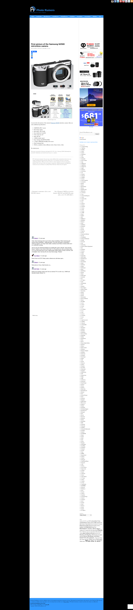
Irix (82, 278)
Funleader (83, 244)
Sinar (82, 438)
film (101, 524)
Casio (82, 200)
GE (82, 248)
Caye (82, 201)
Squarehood (83, 455)
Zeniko (82, 502)
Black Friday (97, 521)
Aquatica (83, 169)
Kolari (82, 295)
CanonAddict (87, 16)
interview (94, 527)
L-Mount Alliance (96, 528)
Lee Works (83, 309)
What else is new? (93, 540)
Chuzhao (83, 206)
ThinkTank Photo (85, 461)
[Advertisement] (52, 30)
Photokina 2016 (90, 534)
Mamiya (83, 329)
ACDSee (83, 149)
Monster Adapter (84, 350)
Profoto (82, 406)
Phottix (82, 392)
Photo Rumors (45, 10)
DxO (82, 223)
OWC (82, 378)
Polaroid (83, 398)
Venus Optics (84, 476)
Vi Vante (83, 478)
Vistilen (83, 481)
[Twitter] (52, 54)
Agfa (82, 155)
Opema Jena (83, 375)
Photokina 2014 (83, 534)
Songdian (83, 447)
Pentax (82, 386)
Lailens (82, 304)
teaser (81, 538)
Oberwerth (83, 369)
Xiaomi (82, 492)
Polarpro (83, 399)
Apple (82, 168)
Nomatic (83, 366)
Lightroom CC (82, 530)
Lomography (84, 324)
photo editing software (88, 533)
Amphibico (83, 165)
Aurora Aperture (84, 180)
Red (82, 413)
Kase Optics (83, 287)
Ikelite (82, 272)
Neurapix (83, 355)
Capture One (83, 198)
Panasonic (83, 381)
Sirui (82, 439)
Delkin (82, 215)
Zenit (82, 504)
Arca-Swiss (83, 171)
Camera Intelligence (85, 195)
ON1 (82, 373)
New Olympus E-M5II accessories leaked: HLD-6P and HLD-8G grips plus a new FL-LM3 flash (63, 193)
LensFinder (39, 16)
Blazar (82, 188)
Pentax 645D (82, 531)
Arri (82, 172)
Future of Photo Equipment (87, 246)
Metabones (83, 338)
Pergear (82, 387)
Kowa (82, 300)
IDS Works (83, 271)
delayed (92, 524)
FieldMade (83, 237)
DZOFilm (83, 225)
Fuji (82, 243)
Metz (82, 340)
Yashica (82, 493)
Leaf (82, 307)
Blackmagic (83, 186)
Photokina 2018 (97, 534)
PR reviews (83, 403)
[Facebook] (52, 53)
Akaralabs (83, 159)
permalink (33, 152)
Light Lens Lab (84, 320)
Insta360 (83, 277)
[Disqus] (52, 255)
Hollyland (83, 267)
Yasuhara (83, 495)
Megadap (83, 335)
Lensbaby (83, 315)
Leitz (82, 312)
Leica (82, 310)
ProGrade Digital (84, 409)
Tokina (82, 465)
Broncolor (83, 191)
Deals (82, 214)
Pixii (82, 393)
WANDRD (83, 485)
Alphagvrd (83, 163)
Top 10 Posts (84, 467)
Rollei (82, 419)
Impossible (83, 275)
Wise (82, 490)
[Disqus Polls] (52, 216)
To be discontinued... (89, 538)
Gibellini (83, 249)
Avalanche (83, 182)
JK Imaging (83, 283)
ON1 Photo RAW (94, 530)
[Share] (52, 57)
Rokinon (83, 418)
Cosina (82, 211)
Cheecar (83, 203)
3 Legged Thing (84, 146)
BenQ (82, 183)
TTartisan (83, 473)
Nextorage (83, 356)
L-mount (88, 528)
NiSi (82, 360)
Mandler (83, 330)
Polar (82, 396)
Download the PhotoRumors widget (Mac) (37, 603)
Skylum (82, 442)
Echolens (83, 226)
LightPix (83, 321)
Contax (82, 208)
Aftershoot (83, 154)
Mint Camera (84, 347)
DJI (82, 217)
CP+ (101, 522)
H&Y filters (83, 257)
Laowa (82, 306)
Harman (82, 260)
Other (82, 376)
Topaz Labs (83, 469)
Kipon (82, 292)
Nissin (82, 361)
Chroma (83, 205)
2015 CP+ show (53, 151)
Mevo (82, 341)
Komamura (83, 297)
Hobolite (83, 264)
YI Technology (84, 496)
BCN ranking (91, 521)
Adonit (82, 152)
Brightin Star (84, 189)
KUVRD (83, 301)
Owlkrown (83, 380)
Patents (100, 530)
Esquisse (83, 231)
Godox (82, 252)
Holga (82, 266)
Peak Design (83, 383)
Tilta (82, 464)
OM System (83, 372)
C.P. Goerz (83, 192)
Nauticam (83, 353)
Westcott (83, 487)
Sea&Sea (83, 430)
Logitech (83, 323)
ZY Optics (83, 510)
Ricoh (82, 415)
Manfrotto (83, 332)
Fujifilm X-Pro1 (96, 525)
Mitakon (83, 349)
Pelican (82, 384)
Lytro (82, 326)
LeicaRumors (55, 16)
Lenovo (82, 314)
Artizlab (83, 174)
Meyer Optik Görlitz (85, 343)
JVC (82, 284)
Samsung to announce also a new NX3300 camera (41, 192)
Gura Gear (83, 255)
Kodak (82, 294)
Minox (82, 346)
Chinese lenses (90, 522)
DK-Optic (83, 220)
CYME (82, 212)
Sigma (82, 436)
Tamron (82, 456)
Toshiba (83, 470)
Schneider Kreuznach (85, 429)
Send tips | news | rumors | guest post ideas (89, 142)
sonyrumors (97, 536)
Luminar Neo (88, 530)
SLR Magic (83, 444)
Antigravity (83, 166)
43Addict (95, 16)
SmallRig (83, 445)
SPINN (82, 453)
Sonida (82, 450)
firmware (91, 525)
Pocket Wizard (84, 395)
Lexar (82, 317)
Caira (82, 194)
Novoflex (83, 367)
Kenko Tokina (84, 289)
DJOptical (83, 218)
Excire (82, 232)
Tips (100, 16)
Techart (82, 458)
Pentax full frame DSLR (89, 531)
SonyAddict (79, 16)
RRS (82, 422)
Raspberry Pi (84, 410)
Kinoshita (83, 290)
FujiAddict (72, 16)
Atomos (82, 178)
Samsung (43, 151)
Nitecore (83, 363)
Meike (82, 337)
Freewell (83, 241)
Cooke (82, 209)
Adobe (82, 151)
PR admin (34, 48)
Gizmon (83, 251)
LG (82, 318)
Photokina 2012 (97, 533)
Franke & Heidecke (85, 238)
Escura (82, 229)
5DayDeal (81, 521)
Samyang (83, 426)
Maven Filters (84, 333)
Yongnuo (83, 499)
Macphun (83, 327)
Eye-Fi (82, 235)
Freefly (82, 240)
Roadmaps (91, 536)
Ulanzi (82, 475)
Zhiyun (82, 505)
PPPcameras (83, 401)
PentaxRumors (64, 16)
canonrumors (83, 522)
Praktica (83, 404)
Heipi (82, 263)
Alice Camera (84, 160)
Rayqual (83, 412)
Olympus (83, 370)
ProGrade (83, 407)
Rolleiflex (83, 421)
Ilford (82, 274)
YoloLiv (83, 498)
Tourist (82, 472)
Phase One (83, 389)
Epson (82, 228)
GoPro (82, 254)
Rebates (86, 536)
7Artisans (83, 148)
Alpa (82, 162)
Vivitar (82, 482)
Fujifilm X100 (83, 527)
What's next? (82, 541)
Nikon (82, 358)
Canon (82, 197)
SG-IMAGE (83, 433)
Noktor (82, 364)
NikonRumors (47, 16)
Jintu (82, 281)
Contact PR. (47, 604)
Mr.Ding (83, 352)
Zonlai (82, 508)
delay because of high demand (85, 524)
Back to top (35, 315)
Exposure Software (85, 234)
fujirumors (89, 527)
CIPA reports (97, 522)
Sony (82, 452)
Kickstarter (83, 528)
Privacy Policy (66, 601)
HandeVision (84, 258)
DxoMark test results (97, 524)
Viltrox (82, 479)
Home (32, 16)
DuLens (82, 221)
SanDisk (83, 427)
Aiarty (82, 157)
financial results (84, 525)
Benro (82, 185)
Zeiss (82, 501)
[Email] (52, 56)
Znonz (82, 507)
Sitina (82, 441)
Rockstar (83, 416)
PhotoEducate (84, 390)
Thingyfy (83, 459)
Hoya (82, 269)
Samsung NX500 (55, 123)
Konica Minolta (84, 298)
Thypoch (83, 462)
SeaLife (82, 432)
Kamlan (82, 286)
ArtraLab (83, 175)
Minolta (83, 344)
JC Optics (83, 280)
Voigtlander (83, 484)
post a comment (53, 152)
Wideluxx (83, 488)
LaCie (82, 303)
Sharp (82, 435)
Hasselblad (83, 261)
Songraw (83, 449)
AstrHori (83, 177)
